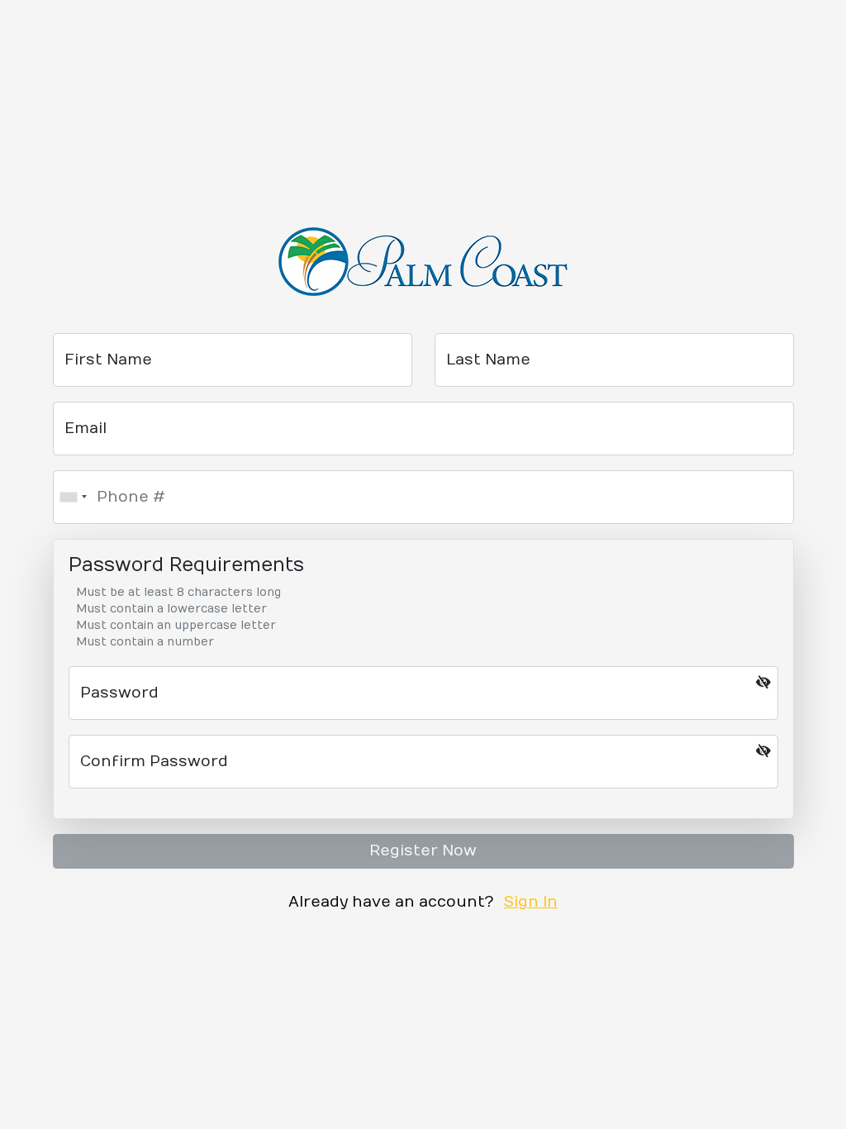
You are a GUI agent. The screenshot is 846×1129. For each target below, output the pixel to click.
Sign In (531, 902)
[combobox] (73, 497)
